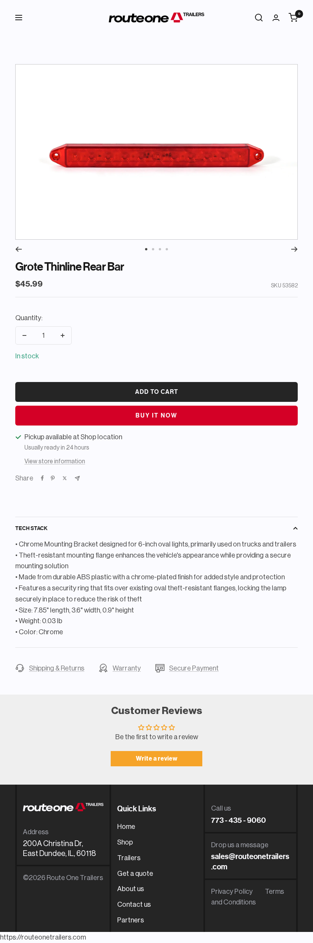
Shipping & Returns (56, 668)
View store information (54, 461)
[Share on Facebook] (42, 478)
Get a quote (135, 873)
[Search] (258, 17)
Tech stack (31, 528)
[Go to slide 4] (167, 249)
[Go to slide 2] (153, 249)
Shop (125, 842)
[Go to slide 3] (160, 249)
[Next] (294, 249)
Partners (130, 920)
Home (126, 826)
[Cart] (293, 17)
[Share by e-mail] (77, 478)
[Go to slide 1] (146, 249)
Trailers (128, 857)
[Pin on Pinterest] (53, 478)
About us (130, 888)
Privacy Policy (232, 891)
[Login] (276, 18)
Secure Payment (194, 668)
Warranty (127, 668)
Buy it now (156, 415)
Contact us (134, 904)
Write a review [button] (156, 759)
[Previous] (18, 249)
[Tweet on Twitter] (64, 478)
